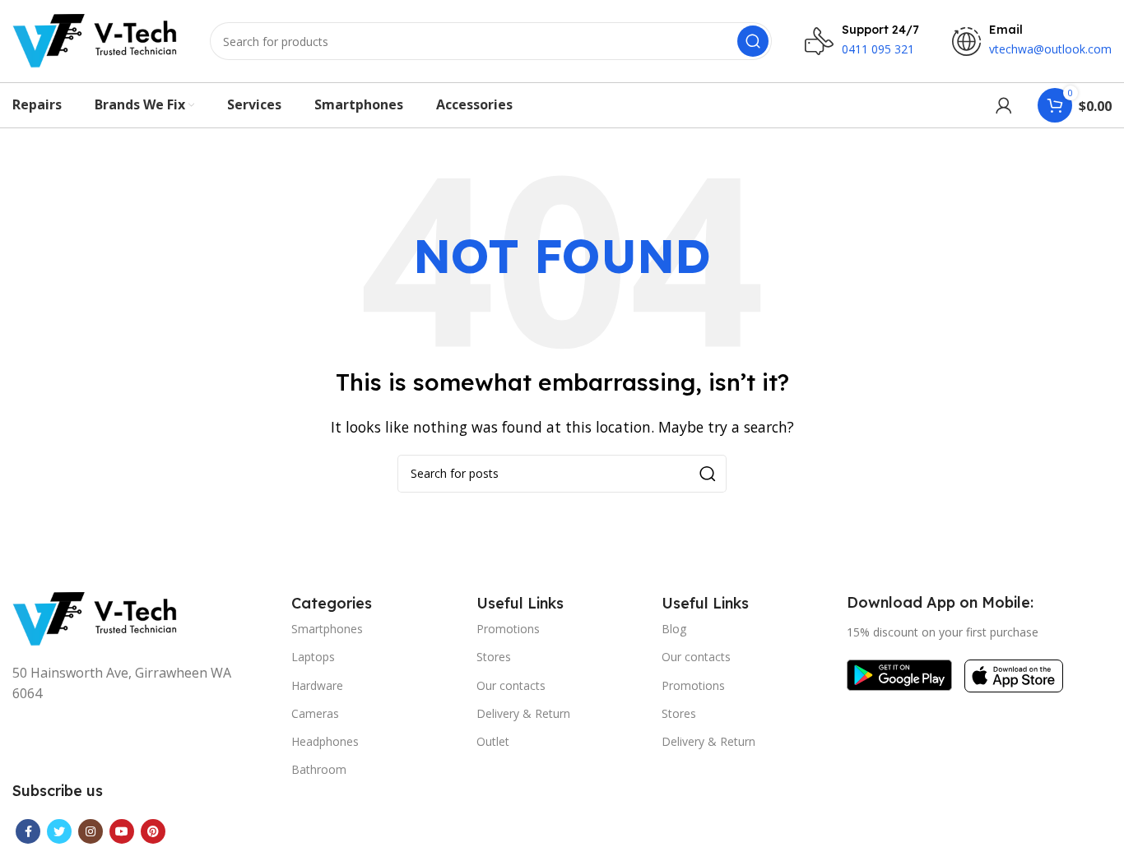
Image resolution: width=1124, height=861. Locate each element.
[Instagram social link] (90, 831)
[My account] (1003, 105)
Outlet (492, 741)
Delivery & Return (523, 713)
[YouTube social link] (121, 831)
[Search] (753, 41)
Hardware (317, 685)
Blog (674, 628)
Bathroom (318, 769)
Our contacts (511, 685)
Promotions (508, 628)
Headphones (325, 741)
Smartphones (327, 628)
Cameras (315, 713)
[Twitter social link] (59, 831)
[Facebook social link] (28, 831)
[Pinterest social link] (153, 831)
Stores (493, 656)
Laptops (313, 656)
